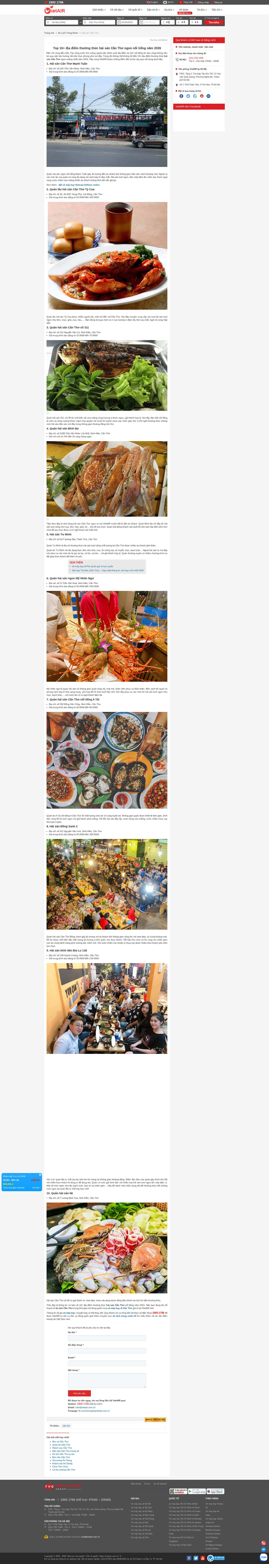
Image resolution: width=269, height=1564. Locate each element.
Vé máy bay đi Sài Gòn (141, 1507)
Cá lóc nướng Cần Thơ (63, 1469)
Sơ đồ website (160, 1484)
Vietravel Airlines (213, 1534)
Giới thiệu (98, 9)
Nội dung (73, 1370)
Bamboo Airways (213, 1530)
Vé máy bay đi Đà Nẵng (141, 1511)
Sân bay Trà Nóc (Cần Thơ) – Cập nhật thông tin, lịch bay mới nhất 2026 (108, 570)
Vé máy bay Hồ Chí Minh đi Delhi (184, 1515)
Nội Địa (135, 1498)
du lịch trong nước (123, 1316)
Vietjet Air (209, 1522)
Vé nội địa (116, 9)
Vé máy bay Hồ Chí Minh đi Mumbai (185, 1519)
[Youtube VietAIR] (201, 96)
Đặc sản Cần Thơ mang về (65, 1451)
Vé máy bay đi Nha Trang (142, 1515)
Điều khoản (136, 1484)
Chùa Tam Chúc (59, 1466)
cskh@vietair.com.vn (85, 1407)
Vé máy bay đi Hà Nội (141, 1504)
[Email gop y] (208, 96)
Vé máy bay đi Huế (139, 1522)
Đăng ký (218, 2)
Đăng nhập (203, 2)
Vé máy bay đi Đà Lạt (141, 1530)
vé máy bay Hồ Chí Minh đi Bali (183, 1504)
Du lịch (168, 9)
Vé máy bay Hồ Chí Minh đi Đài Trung (186, 1526)
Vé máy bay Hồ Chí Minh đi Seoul (184, 1507)
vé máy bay (69, 1313)
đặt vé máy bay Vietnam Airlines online (79, 185)
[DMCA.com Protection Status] (155, 1419)
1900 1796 (83, 1404)
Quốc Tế (174, 1498)
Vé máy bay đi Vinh (140, 1537)
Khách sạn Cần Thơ (61, 1448)
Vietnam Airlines (212, 1526)
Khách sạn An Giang (61, 1463)
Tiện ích (216, 9)
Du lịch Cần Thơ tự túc (63, 1454)
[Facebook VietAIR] (181, 96)
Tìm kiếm (214, 22)
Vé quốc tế (134, 9)
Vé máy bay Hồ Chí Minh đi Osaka (184, 1511)
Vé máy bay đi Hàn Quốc (180, 1545)
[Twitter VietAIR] (188, 96)
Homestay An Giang (61, 1460)
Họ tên (72, 1332)
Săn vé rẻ (152, 9)
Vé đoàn (183, 9)
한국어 (171, 2)
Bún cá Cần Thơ (59, 1441)
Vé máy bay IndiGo (214, 1519)
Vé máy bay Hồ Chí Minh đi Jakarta (185, 1522)
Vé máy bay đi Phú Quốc (142, 1526)
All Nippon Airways (213, 1545)
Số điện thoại (76, 1345)
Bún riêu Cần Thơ (60, 1457)
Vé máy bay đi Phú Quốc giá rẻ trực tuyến (92, 566)
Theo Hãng (212, 1498)
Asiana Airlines (212, 1548)
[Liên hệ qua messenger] (263, 1550)
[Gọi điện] (263, 1544)
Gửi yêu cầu (79, 1393)
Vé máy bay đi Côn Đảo (141, 1534)
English (154, 2)
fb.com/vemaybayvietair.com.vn (94, 1411)
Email (71, 1357)
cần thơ (66, 1425)
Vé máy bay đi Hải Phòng (142, 1519)
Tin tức (201, 9)
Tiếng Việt (188, 2)
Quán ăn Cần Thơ (60, 1444)
